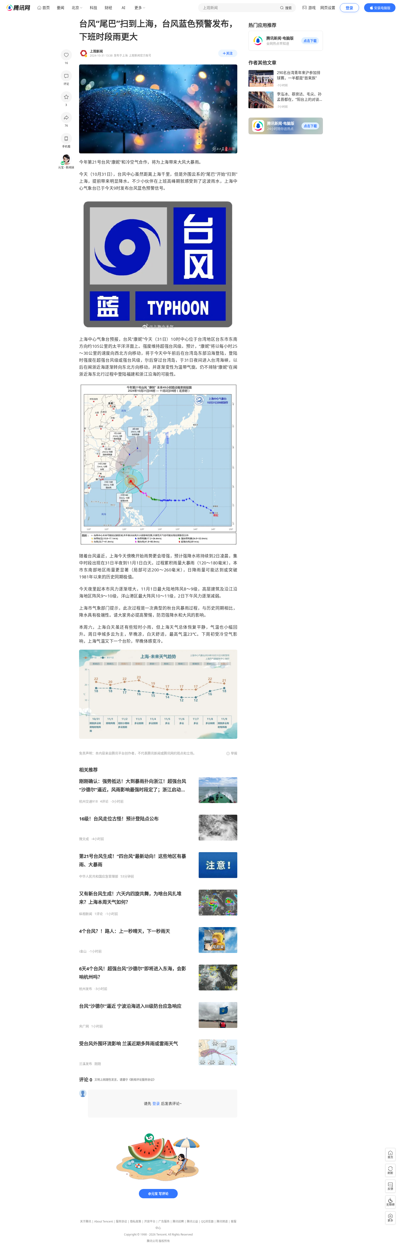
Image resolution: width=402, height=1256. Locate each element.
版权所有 (164, 1241)
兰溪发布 (85, 1063)
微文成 (84, 839)
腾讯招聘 (178, 1221)
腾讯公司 (152, 1241)
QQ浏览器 (207, 1221)
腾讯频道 (222, 1221)
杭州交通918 (88, 801)
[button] (310, 40)
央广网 (84, 1026)
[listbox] (158, 916)
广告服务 (164, 1221)
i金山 (83, 951)
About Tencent (103, 1221)
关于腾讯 (85, 1221)
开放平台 (149, 1221)
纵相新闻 (85, 913)
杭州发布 (85, 988)
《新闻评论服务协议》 (142, 1080)
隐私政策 (135, 1221)
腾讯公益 (192, 1221)
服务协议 (121, 1221)
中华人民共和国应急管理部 (98, 876)
